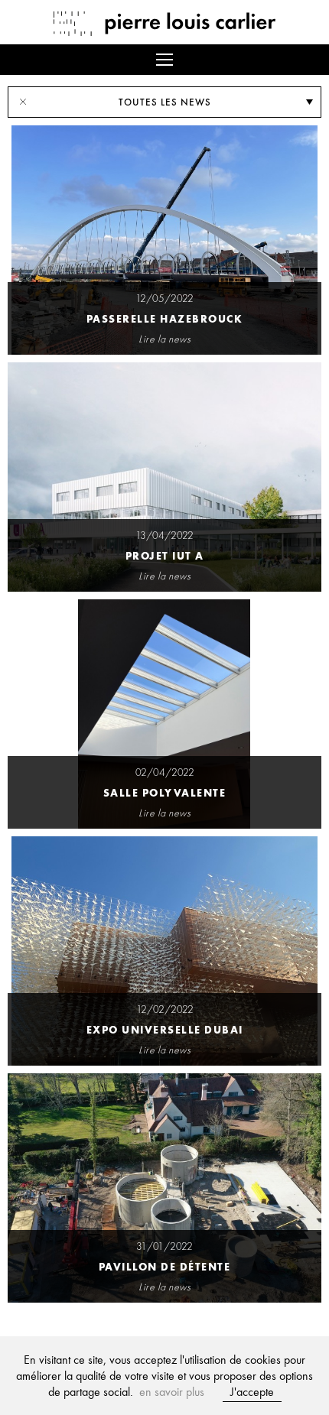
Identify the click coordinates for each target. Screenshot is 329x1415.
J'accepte (252, 1392)
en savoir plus (171, 1392)
